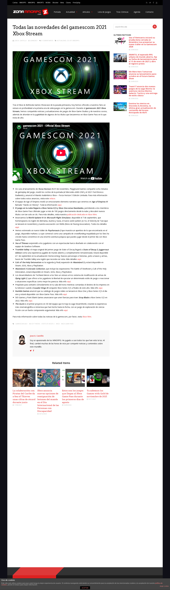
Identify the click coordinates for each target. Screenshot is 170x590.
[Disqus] (61, 455)
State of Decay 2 (47, 323)
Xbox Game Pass (67, 323)
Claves (68, 2)
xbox (58, 323)
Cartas (15, 2)
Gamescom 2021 (21, 323)
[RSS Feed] (146, 2)
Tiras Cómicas (122, 12)
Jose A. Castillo (20, 41)
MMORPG (31, 2)
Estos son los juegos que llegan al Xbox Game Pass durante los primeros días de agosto (73, 396)
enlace (52, 198)
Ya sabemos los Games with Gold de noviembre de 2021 (98, 393)
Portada (57, 12)
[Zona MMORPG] (30, 15)
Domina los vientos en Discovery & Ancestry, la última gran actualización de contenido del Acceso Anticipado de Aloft (142, 108)
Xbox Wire (87, 316)
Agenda (137, 12)
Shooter (55, 2)
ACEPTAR (85, 588)
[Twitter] (150, 2)
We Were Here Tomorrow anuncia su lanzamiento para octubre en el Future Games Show (142, 75)
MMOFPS (23, 2)
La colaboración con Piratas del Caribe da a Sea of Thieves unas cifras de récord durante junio (24, 396)
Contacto (150, 12)
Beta (62, 2)
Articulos (86, 12)
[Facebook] (153, 2)
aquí (59, 205)
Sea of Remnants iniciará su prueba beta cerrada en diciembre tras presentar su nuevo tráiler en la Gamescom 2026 (143, 42)
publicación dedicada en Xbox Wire (82, 214)
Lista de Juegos (104, 12)
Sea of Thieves (34, 323)
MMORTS (40, 2)
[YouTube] (156, 2)
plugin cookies (164, 586)
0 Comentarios (47, 41)
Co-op (69, 41)
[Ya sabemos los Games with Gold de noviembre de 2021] (98, 386)
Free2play (76, 2)
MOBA (48, 2)
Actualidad (70, 12)
